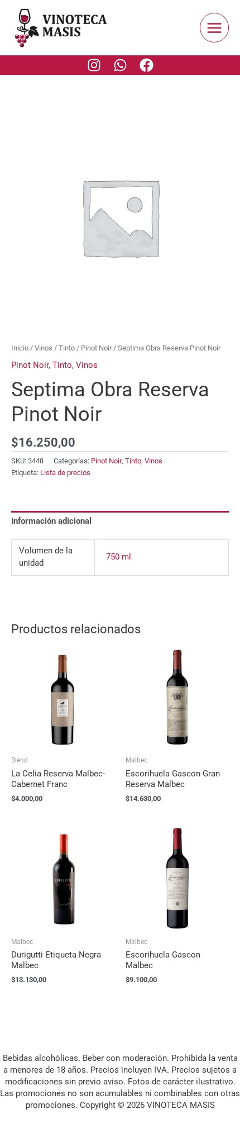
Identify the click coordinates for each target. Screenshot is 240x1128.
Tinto (67, 348)
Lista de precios (65, 472)
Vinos (43, 348)
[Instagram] (94, 65)
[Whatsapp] (120, 65)
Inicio (19, 348)
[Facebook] (146, 65)
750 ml (118, 557)
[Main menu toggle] (214, 27)
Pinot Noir (96, 348)
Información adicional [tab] (51, 521)
